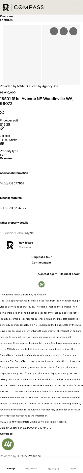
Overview (6, 16)
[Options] (54, 31)
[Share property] (73, 31)
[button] (22, 55)
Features (6, 20)
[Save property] (64, 31)
